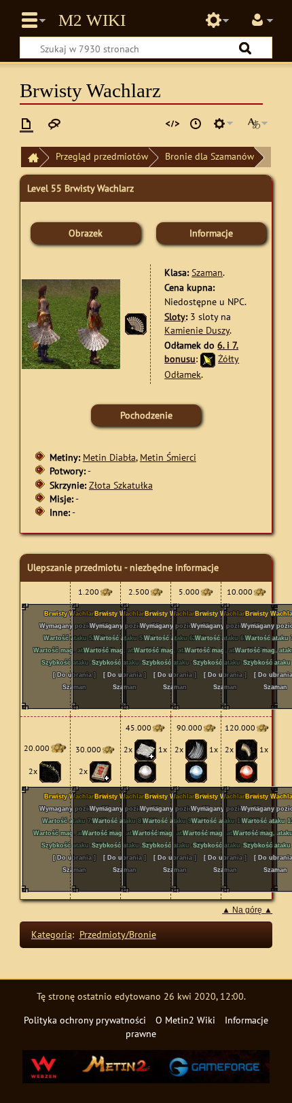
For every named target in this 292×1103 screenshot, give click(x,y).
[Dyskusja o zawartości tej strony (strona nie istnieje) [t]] (54, 123)
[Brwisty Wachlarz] (136, 323)
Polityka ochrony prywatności (85, 1019)
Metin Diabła (109, 457)
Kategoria (51, 934)
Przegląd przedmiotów (102, 156)
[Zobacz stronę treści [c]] (26, 123)
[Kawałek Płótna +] (145, 749)
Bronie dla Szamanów (209, 156)
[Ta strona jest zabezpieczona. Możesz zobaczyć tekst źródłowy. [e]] (172, 123)
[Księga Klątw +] (100, 771)
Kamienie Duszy (197, 329)
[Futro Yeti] (196, 749)
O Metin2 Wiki (185, 1019)
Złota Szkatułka (121, 484)
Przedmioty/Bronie (117, 934)
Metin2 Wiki (92, 20)
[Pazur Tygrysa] (246, 749)
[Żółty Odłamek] (207, 359)
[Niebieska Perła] (196, 771)
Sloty (174, 316)
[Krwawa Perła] (246, 771)
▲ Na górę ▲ (247, 910)
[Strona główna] (30, 157)
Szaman (207, 272)
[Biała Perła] (145, 771)
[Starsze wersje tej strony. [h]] (195, 123)
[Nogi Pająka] (50, 771)
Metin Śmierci (168, 457)
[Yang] (106, 591)
